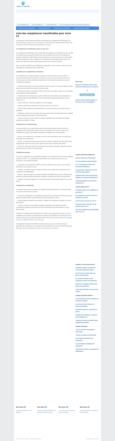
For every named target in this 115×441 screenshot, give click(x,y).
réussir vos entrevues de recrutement (47, 228)
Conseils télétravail (51, 24)
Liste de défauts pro (23, 24)
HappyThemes (38, 438)
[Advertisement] (87, 55)
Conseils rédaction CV (44, 28)
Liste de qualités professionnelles (86, 161)
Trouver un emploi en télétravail (85, 335)
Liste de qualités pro (37, 24)
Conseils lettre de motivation (62, 28)
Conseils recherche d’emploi (81, 28)
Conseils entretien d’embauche (26, 28)
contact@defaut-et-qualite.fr (92, 438)
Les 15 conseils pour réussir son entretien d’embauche (74, 24)
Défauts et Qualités (24, 438)
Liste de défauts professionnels (85, 158)
